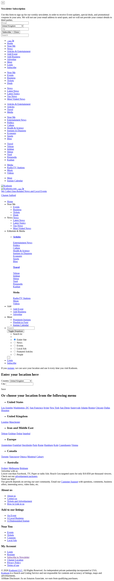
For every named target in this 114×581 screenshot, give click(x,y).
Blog (9, 138)
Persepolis (12, 157)
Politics (10, 122)
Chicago (99, 408)
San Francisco (36, 408)
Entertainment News (16, 120)
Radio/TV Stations (16, 167)
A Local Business (15, 518)
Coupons (11, 537)
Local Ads (12, 540)
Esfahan (12, 433)
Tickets (10, 80)
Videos (10, 173)
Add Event (12, 54)
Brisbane (24, 468)
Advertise (11, 59)
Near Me (11, 46)
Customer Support (69, 481)
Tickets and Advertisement (19, 501)
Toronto (5, 456)
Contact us (12, 498)
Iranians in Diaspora (16, 130)
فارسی (10, 40)
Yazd (9, 154)
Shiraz (10, 152)
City (3, 384)
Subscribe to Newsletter (18, 557)
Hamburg (48, 445)
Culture (10, 125)
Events (10, 75)
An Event (11, 515)
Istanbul (26, 433)
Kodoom (5, 573)
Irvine (46, 408)
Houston (5, 410)
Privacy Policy (14, 562)
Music (10, 170)
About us (11, 496)
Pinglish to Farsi (20, 322)
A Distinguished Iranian (18, 521)
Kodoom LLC (15, 570)
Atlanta (84, 408)
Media (10, 112)
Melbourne (14, 468)
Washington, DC (21, 408)
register (10, 368)
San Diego (65, 408)
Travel (10, 109)
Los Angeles (7, 408)
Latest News (13, 91)
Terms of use (13, 565)
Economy (11, 133)
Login (10, 64)
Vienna (74, 445)
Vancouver (14, 456)
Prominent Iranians (22, 319)
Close (16, 32)
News (10, 48)
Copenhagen (65, 445)
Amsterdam (6, 445)
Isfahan (10, 149)
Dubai (19, 433)
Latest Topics (13, 93)
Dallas (107, 408)
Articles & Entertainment (18, 51)
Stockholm (27, 445)
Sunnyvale (75, 408)
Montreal (31, 456)
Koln (56, 445)
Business (11, 78)
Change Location (15, 560)
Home (10, 43)
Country (5, 381)
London (5, 422)
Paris (35, 445)
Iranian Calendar (15, 180)
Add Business (13, 56)
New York (54, 408)
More (9, 62)
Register (11, 554)
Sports (10, 136)
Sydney (4, 468)
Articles (10, 107)
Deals (9, 83)
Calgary (40, 456)
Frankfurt (17, 445)
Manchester (14, 422)
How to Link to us (15, 504)
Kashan (10, 160)
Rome (40, 445)
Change (8, 195)
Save (3, 389)
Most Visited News (16, 99)
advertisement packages (26, 476)
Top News (12, 96)
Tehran (10, 146)
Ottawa (23, 456)
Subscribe (6, 32)
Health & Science (15, 128)
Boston (91, 408)
